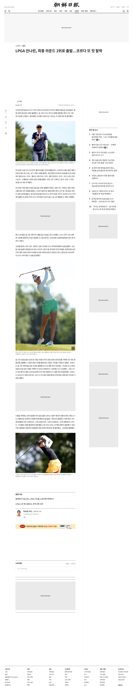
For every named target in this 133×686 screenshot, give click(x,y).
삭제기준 (73, 564)
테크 (66, 674)
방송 (104, 674)
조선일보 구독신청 (123, 672)
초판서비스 (121, 674)
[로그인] (127, 11)
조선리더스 (121, 669)
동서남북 (7, 682)
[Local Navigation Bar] (5, 11)
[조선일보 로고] (66, 5)
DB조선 (120, 685)
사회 (50, 669)
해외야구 (86, 677)
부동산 (67, 685)
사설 (6, 672)
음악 (107, 677)
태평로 (7, 680)
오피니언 (7, 669)
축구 (85, 680)
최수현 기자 (18, 105)
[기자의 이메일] (24, 518)
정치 (28, 669)
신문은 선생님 (122, 677)
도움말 (67, 564)
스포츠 (17, 46)
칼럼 (6, 674)
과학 (66, 677)
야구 (85, 674)
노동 (50, 682)
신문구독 (112, 7)
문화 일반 (102, 682)
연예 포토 (102, 680)
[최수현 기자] (18, 513)
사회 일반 (51, 672)
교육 (50, 680)
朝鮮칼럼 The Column (11, 677)
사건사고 (51, 674)
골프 (24, 46)
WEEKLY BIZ (68, 672)
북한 (28, 680)
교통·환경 (51, 685)
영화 (103, 685)
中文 (128, 7)
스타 (101, 674)
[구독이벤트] (45, 526)
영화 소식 (102, 677)
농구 (85, 685)
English (118, 7)
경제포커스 (8, 685)
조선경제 (67, 669)
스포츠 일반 (87, 672)
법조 (50, 677)
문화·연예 (103, 669)
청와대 (29, 674)
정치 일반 (29, 672)
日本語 (123, 7)
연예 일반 (102, 672)
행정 (28, 685)
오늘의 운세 (121, 680)
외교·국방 (30, 682)
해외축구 (86, 682)
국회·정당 (30, 677)
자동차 (67, 682)
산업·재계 (67, 680)
